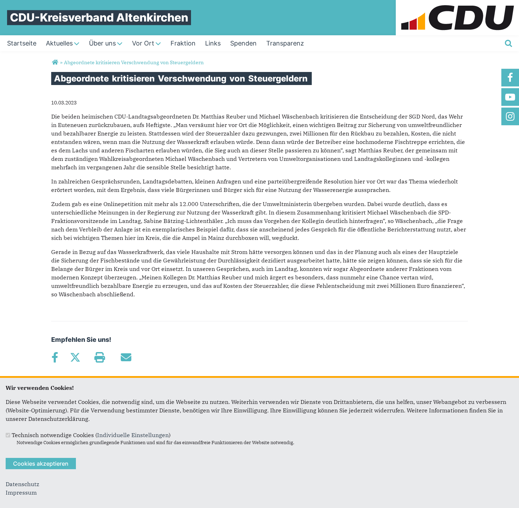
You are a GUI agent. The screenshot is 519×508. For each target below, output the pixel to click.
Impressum (21, 492)
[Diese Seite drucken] (99, 357)
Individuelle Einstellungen (133, 435)
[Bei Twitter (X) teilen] (75, 357)
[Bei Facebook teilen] (54, 357)
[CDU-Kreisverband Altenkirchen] (55, 62)
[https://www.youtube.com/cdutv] (510, 97)
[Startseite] (457, 4)
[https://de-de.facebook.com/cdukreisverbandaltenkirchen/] (510, 77)
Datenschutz (22, 484)
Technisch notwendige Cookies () (91, 435)
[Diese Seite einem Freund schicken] (125, 357)
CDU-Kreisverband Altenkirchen (99, 17)
